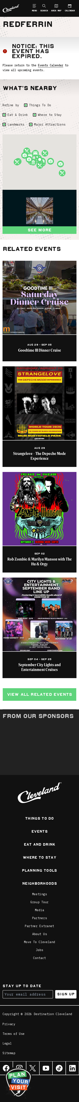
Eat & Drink (18, 115)
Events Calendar (50, 65)
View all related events (39, 694)
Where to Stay (50, 115)
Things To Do (40, 105)
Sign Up (66, 994)
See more (40, 230)
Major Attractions (49, 124)
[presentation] (39, 210)
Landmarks (16, 124)
